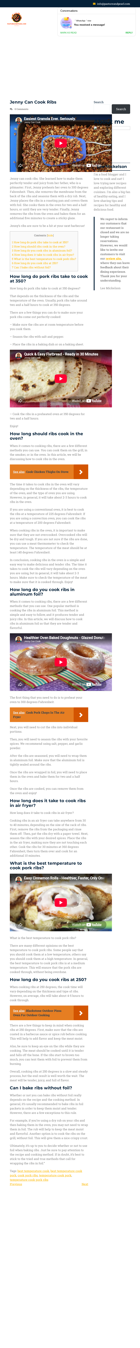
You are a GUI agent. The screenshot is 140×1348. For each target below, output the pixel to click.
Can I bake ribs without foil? (31, 267)
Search (99, 102)
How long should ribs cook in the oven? (38, 246)
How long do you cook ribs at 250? (35, 263)
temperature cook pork (55, 1175)
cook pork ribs (28, 1175)
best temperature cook (33, 1171)
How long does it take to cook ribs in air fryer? (43, 254)
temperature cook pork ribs (29, 1180)
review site (113, 258)
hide (50, 235)
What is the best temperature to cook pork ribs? (44, 259)
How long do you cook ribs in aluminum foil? (42, 250)
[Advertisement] (70, 65)
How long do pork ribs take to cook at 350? (40, 242)
